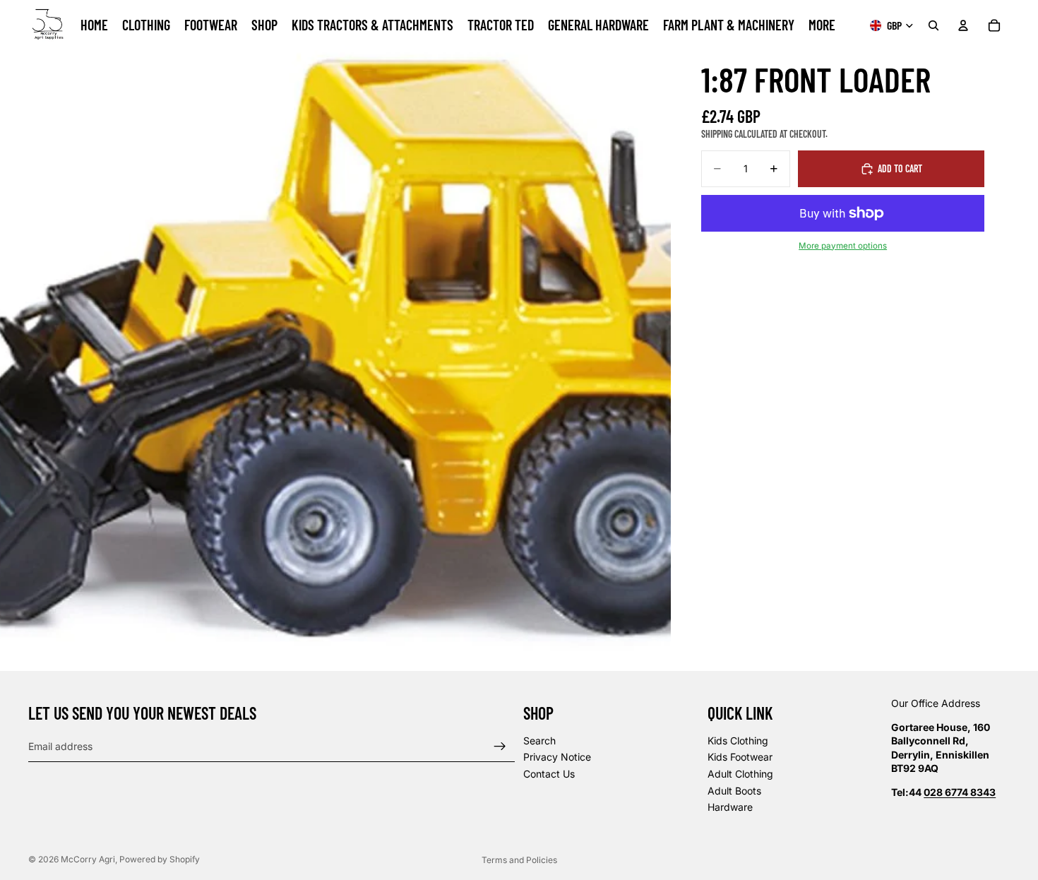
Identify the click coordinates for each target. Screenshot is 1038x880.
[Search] (933, 25)
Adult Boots (734, 791)
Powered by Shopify (159, 859)
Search (539, 741)
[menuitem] (821, 25)
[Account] (963, 25)
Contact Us (549, 774)
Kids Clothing (738, 741)
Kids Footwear (740, 757)
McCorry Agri (88, 859)
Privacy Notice (557, 757)
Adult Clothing (740, 774)
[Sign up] (500, 746)
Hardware (730, 808)
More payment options (843, 246)
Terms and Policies (519, 860)
